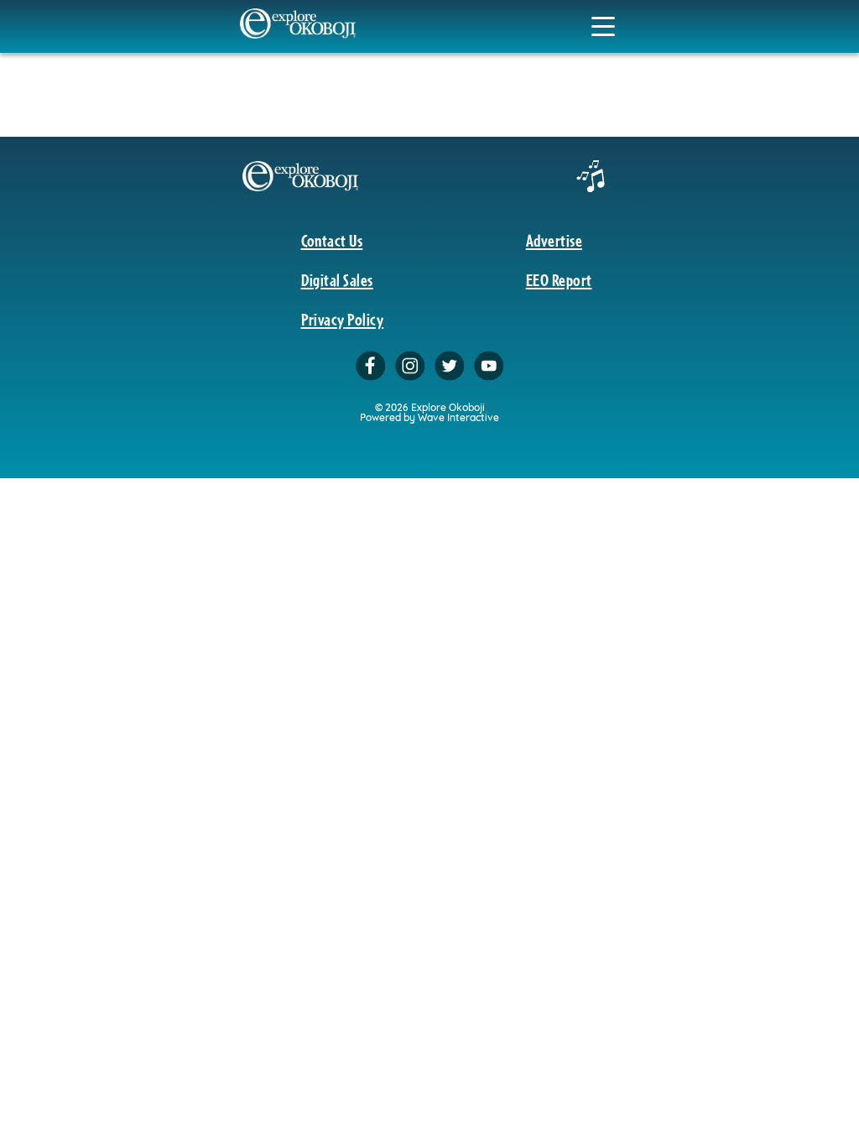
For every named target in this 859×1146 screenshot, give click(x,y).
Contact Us (332, 240)
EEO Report (559, 279)
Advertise (554, 240)
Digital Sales (337, 279)
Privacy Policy (342, 319)
